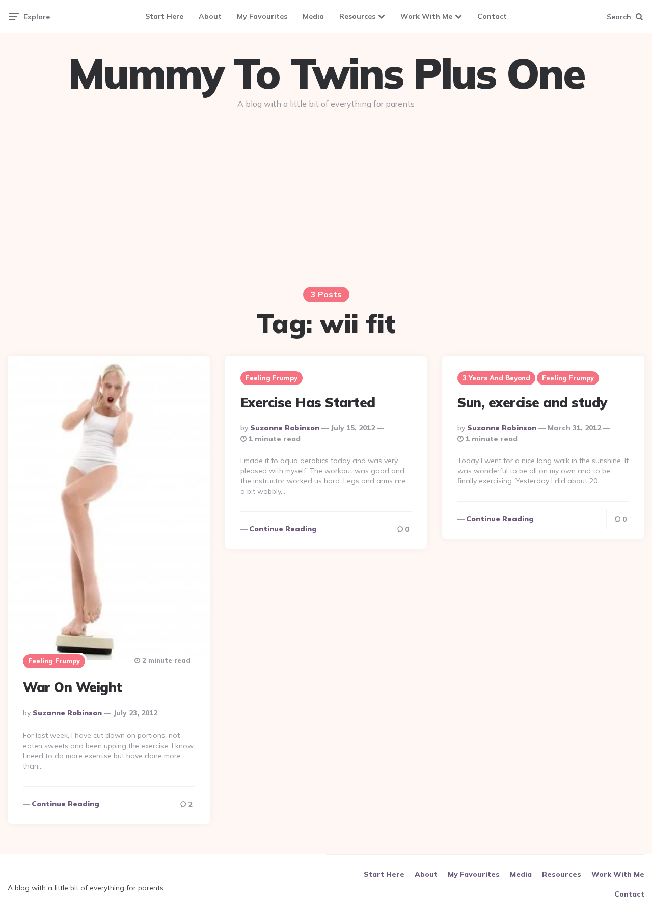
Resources (357, 16)
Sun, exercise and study (532, 402)
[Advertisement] (326, 194)
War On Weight (72, 687)
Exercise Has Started (307, 402)
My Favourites (262, 16)
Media (313, 16)
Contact (492, 16)
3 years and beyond (496, 378)
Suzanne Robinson (67, 713)
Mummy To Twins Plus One (326, 73)
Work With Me (426, 16)
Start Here (164, 16)
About (210, 16)
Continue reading (65, 804)
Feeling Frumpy (54, 661)
